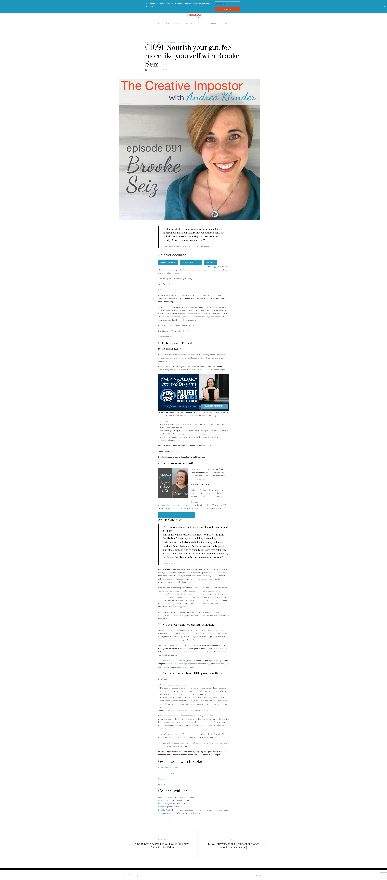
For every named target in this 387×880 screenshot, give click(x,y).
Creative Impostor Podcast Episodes (160, 42)
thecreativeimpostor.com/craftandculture (174, 505)
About (166, 23)
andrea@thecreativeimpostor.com (184, 710)
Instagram (162, 784)
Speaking (190, 23)
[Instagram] (256, 875)
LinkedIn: (161, 810)
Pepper (125, 875)
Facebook (162, 779)
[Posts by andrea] (146, 70)
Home (156, 23)
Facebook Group (164, 800)
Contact (229, 23)
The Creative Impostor (164, 821)
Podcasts (202, 23)
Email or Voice (163, 797)
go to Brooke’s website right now (178, 664)
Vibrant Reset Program (167, 773)
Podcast (187, 42)
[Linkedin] (260, 875)
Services (177, 23)
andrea (151, 70)
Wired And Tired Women (168, 767)
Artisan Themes (142, 875)
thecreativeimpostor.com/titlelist (178, 685)
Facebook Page (164, 803)
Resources (215, 23)
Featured (179, 42)
